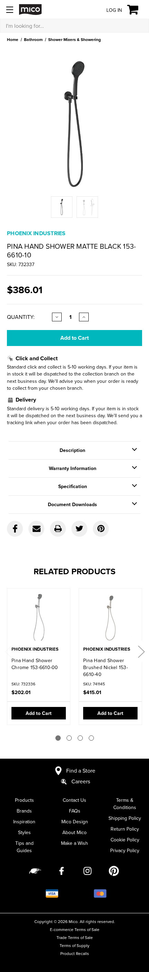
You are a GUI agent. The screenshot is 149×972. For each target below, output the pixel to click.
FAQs (74, 810)
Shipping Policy (124, 818)
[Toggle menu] (9, 9)
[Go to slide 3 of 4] (80, 738)
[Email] (36, 529)
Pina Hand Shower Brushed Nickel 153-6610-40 (105, 667)
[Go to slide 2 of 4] (69, 738)
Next (141, 651)
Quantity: (21, 317)
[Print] (58, 529)
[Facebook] (15, 529)
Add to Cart (39, 713)
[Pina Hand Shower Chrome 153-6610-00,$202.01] (39, 618)
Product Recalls (74, 953)
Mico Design (74, 821)
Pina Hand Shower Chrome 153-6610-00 (34, 664)
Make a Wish (74, 843)
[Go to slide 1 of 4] (58, 738)
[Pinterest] (101, 529)
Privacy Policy (124, 850)
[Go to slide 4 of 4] (91, 738)
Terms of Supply (74, 945)
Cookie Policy (125, 839)
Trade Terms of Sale (74, 937)
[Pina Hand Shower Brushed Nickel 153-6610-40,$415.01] (110, 618)
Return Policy (125, 828)
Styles (24, 832)
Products (24, 800)
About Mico (74, 832)
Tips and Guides (24, 847)
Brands (24, 810)
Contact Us (74, 800)
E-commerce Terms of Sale (74, 929)
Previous (8, 651)
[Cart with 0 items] (136, 9)
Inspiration (24, 821)
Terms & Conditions (124, 804)
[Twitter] (79, 529)
